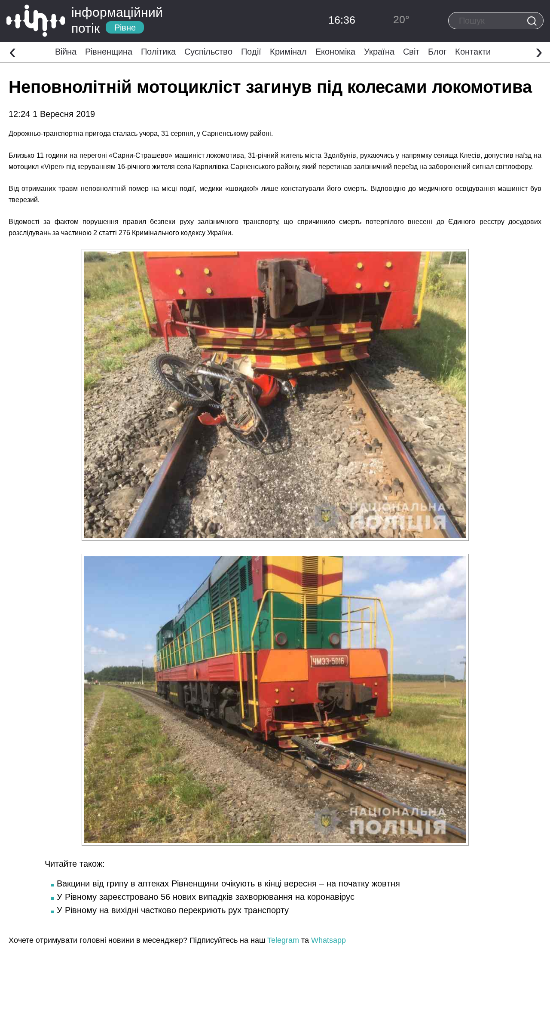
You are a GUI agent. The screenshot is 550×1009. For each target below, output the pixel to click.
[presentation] (12, 51)
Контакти (473, 51)
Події (251, 51)
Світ (411, 51)
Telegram (283, 940)
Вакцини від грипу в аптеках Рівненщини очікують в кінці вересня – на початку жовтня (228, 883)
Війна (65, 51)
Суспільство (208, 51)
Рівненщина (108, 51)
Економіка (335, 51)
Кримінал (288, 51)
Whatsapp (328, 940)
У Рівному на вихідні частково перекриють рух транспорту (173, 910)
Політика (158, 51)
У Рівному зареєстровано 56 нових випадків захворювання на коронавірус (205, 897)
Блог (437, 51)
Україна (379, 51)
